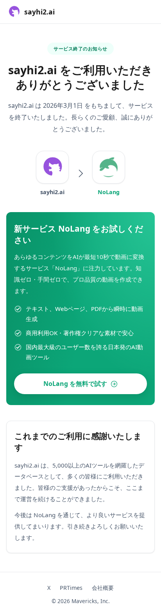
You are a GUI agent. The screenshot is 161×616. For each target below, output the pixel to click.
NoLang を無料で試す (75, 383)
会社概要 (103, 587)
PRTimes (71, 587)
